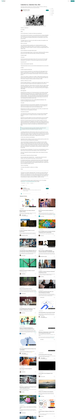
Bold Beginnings (23, 333)
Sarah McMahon (23, 273)
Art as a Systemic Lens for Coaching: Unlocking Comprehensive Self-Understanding (47, 232)
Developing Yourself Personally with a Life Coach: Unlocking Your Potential (46, 292)
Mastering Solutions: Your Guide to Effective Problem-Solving (27, 211)
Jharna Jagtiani (23, 255)
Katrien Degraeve (23, 293)
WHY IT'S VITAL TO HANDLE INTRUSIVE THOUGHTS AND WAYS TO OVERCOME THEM (46, 251)
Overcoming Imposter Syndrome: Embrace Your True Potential (28, 349)
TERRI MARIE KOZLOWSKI (43, 256)
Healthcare (40, 409)
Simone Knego (42, 216)
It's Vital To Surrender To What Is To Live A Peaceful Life (27, 231)
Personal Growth (41, 229)
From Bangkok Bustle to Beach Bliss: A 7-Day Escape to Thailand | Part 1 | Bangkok (27, 309)
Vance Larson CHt (42, 376)
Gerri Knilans (42, 276)
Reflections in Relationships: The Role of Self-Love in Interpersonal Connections (47, 333)
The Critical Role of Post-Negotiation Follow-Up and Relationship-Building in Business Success (28, 251)
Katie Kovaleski (42, 297)
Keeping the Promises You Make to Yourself (27, 270)
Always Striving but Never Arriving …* (26, 288)
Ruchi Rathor (42, 339)
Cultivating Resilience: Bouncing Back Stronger (47, 312)
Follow (47, 10)
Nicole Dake (41, 416)
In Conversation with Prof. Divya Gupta (45, 354)
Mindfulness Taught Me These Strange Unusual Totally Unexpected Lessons (28, 387)
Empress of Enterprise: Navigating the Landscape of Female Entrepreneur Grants (27, 328)
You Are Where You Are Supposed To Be (45, 373)
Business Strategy (22, 326)
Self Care (21, 385)
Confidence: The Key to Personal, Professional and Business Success (47, 272)
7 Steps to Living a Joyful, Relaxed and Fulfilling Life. (28, 407)
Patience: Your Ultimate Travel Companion (46, 391)
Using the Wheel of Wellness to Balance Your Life (46, 412)
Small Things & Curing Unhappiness (26, 368)
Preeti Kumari (42, 235)
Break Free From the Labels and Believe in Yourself (46, 211)
